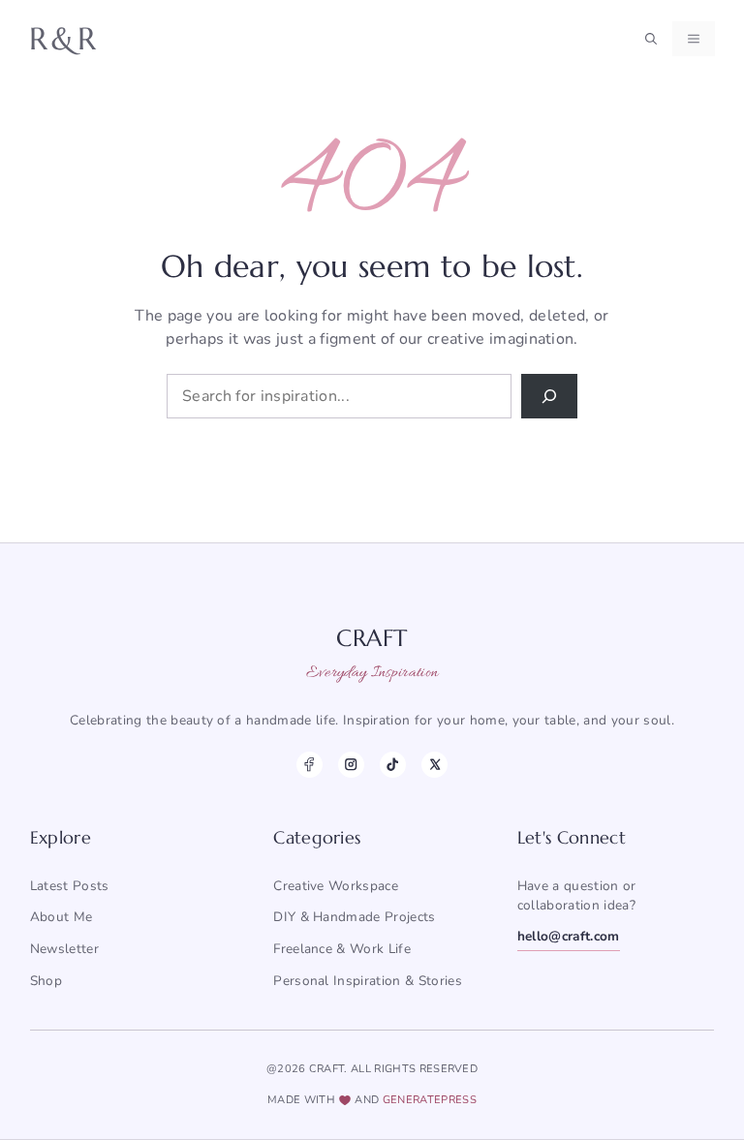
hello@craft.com (568, 936)
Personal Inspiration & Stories (367, 980)
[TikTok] (393, 765)
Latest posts (69, 886)
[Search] (549, 396)
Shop (46, 980)
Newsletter (64, 949)
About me (61, 917)
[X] (434, 765)
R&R (64, 38)
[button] (651, 38)
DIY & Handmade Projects (354, 917)
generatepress (430, 1100)
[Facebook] (309, 765)
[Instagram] (351, 765)
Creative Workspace (335, 886)
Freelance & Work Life (342, 949)
